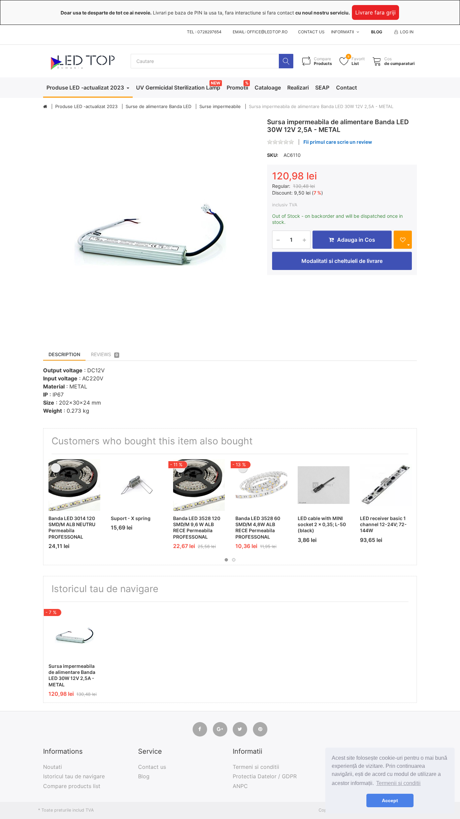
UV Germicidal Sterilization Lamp (178, 87)
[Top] (45, 106)
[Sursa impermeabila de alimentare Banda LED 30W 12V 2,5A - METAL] (150, 225)
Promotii (237, 87)
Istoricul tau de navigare (74, 776)
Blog (376, 31)
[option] (150, 225)
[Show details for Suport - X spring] (137, 485)
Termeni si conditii (256, 766)
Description (64, 354)
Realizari (298, 87)
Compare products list (71, 786)
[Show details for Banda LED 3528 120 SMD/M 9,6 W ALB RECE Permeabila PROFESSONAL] (199, 485)
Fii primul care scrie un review (337, 142)
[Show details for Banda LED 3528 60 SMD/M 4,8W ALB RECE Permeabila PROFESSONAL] (261, 485)
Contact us (311, 31)
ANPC (240, 786)
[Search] (286, 61)
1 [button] (226, 559)
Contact (346, 87)
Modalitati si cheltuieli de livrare (342, 261)
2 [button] (233, 559)
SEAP (322, 87)
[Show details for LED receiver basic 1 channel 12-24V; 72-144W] (386, 485)
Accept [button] (390, 800)
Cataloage (268, 87)
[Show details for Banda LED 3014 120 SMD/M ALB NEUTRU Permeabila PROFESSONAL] (74, 485)
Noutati (52, 766)
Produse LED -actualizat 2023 (85, 87)
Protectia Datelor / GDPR (265, 776)
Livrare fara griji (375, 12)
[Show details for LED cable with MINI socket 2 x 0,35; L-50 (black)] (324, 485)
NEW (215, 83)
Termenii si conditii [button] (398, 783)
